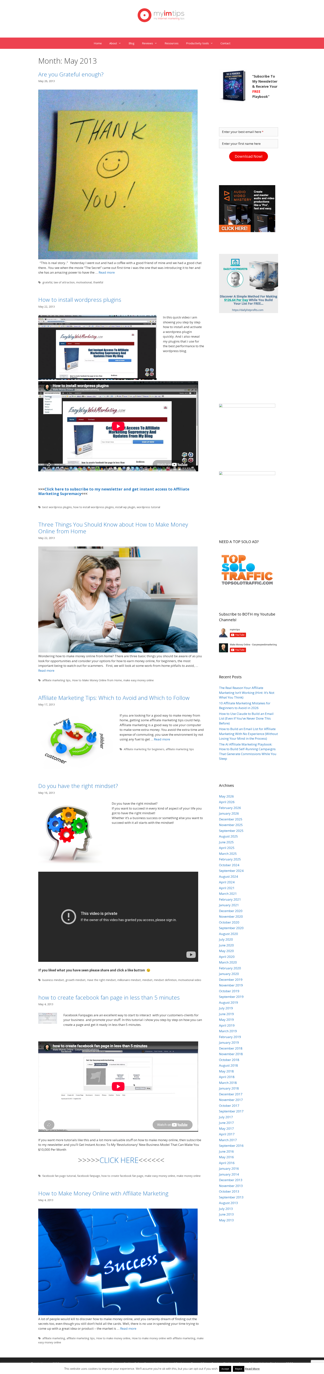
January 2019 (229, 1042)
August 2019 (228, 1002)
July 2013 (226, 1208)
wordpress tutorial (148, 507)
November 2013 (231, 1186)
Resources (171, 43)
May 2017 (226, 1128)
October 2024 (229, 865)
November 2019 (231, 985)
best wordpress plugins (57, 507)
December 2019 (230, 979)
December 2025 (230, 819)
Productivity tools (197, 43)
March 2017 (228, 1140)
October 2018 (229, 1060)
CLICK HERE (119, 1160)
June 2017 (226, 1122)
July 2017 (226, 1117)
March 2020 (228, 962)
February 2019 (230, 1037)
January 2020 (229, 974)
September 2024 (231, 870)
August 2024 (228, 876)
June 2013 (226, 1214)
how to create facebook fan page (122, 1176)
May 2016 (226, 1157)
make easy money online (138, 680)
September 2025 (231, 830)
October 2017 (229, 1105)
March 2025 (228, 853)
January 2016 (229, 1168)
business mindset (53, 980)
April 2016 (227, 1163)
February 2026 (230, 808)
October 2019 (229, 991)
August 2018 (228, 1065)
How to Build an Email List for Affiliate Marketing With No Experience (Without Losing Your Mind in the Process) (248, 734)
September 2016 (231, 1145)
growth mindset (75, 980)
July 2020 (226, 939)
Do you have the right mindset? (78, 786)
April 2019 (227, 1025)
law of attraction (64, 282)
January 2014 (229, 1174)
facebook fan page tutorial (59, 1176)
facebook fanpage (88, 1176)
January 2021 (229, 905)
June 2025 (226, 842)
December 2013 (230, 1180)
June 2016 (226, 1151)
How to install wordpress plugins (79, 299)
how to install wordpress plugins (93, 507)
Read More (252, 1368)
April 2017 (227, 1134)
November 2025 (231, 825)
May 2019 (226, 1019)
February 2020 (230, 968)
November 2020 (231, 916)
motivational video (189, 980)
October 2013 (229, 1191)
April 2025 (227, 848)
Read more (107, 272)
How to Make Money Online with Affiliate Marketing (103, 1193)
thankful (98, 282)
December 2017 (230, 1094)
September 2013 (231, 1197)
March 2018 (228, 1082)
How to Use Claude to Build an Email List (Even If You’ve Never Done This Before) (246, 718)
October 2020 (229, 922)
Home (98, 43)
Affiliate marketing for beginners (144, 749)
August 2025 (228, 836)
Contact (225, 43)
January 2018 (229, 1088)
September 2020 (231, 928)
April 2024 (227, 882)
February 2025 (230, 859)
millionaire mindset (129, 980)
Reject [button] (238, 1368)
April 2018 (227, 1077)
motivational (84, 282)
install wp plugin (125, 507)
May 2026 (226, 796)
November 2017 (231, 1100)
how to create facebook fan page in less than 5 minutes (109, 997)
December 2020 (230, 911)
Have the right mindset (101, 980)
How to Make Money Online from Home (97, 680)
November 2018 (231, 1054)
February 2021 (230, 899)
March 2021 (228, 893)
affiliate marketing (53, 1338)
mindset (147, 980)
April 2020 (227, 956)
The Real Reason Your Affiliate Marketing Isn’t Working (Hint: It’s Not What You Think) (246, 692)
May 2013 (226, 1220)
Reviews (147, 43)
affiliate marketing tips (56, 680)
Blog (131, 43)
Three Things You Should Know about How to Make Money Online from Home (113, 528)
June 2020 (226, 945)
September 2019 (231, 996)
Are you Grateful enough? (71, 74)
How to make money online (113, 1338)
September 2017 (231, 1111)
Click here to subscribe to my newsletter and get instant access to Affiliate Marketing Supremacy (113, 491)
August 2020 (228, 934)
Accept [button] (225, 1368)
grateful (47, 282)
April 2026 (227, 802)
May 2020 (226, 951)
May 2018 (226, 1071)
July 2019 (226, 1008)
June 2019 (226, 1014)
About (113, 43)
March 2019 (228, 1031)
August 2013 (228, 1203)
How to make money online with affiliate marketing (163, 1338)
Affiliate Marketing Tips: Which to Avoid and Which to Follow (114, 698)
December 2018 (230, 1048)
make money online (189, 1176)
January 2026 (229, 813)
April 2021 (227, 888)
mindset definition (165, 980)
